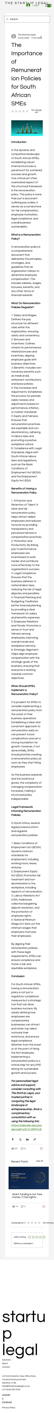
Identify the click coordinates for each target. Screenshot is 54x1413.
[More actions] (41, 36)
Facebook (7, 1402)
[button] (49, 5)
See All (39, 1161)
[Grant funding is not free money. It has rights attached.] (29, 1178)
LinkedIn (6, 1395)
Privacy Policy (8, 1408)
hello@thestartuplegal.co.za (16, 1386)
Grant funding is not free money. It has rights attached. (27, 1196)
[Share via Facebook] (12, 1139)
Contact (6, 1367)
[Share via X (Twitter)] (20, 1139)
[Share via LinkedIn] (27, 1139)
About (5, 1363)
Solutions (6, 1360)
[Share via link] (34, 1139)
